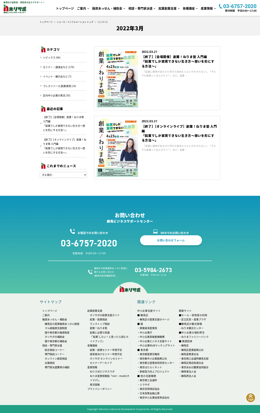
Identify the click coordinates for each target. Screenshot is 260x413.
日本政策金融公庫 (150, 393)
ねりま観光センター (192, 328)
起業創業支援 (167, 8)
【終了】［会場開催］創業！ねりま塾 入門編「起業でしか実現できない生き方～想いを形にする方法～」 (64, 123)
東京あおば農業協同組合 (195, 367)
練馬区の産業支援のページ (154, 319)
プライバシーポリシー (99, 388)
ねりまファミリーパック (195, 336)
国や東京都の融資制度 (57, 332)
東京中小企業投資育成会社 (154, 397)
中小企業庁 (146, 332)
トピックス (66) (51, 57)
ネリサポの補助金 (55, 336)
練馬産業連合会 (190, 354)
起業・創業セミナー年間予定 (106, 350)
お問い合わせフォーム (171, 240)
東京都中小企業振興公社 (153, 358)
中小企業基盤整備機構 (152, 336)
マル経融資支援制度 (56, 328)
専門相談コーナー (55, 354)
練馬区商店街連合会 (192, 362)
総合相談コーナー (55, 350)
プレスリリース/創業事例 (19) (59, 86)
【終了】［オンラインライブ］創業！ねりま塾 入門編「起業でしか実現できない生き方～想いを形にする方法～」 (64, 146)
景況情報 (95, 384)
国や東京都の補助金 (56, 341)
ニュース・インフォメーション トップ (75, 21)
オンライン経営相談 (56, 358)
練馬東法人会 (188, 371)
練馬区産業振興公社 (192, 350)
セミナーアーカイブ (101, 362)
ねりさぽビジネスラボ (102, 371)
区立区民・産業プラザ (193, 319)
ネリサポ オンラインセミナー (106, 358)
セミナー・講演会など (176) (58, 67)
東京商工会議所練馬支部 (195, 358)
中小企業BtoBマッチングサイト (157, 345)
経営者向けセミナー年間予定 (106, 354)
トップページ (65, 8)
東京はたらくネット (151, 367)
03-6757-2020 (89, 243)
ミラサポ (145, 384)
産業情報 (207, 8)
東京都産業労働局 (150, 354)
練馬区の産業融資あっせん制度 (62, 323)
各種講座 (189, 8)
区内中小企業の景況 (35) (56, 95)
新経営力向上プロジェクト (154, 371)
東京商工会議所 (148, 380)
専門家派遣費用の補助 (57, 367)
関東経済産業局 (148, 328)
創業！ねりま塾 (98, 328)
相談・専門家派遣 (140, 8)
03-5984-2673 (153, 270)
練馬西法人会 (188, 376)
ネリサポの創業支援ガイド (105, 315)
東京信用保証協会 (150, 388)
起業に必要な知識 (100, 332)
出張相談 (50, 362)
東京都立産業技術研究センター (157, 362)
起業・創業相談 (98, 319)
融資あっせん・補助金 (107, 8)
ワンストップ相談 (100, 323)
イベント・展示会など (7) (57, 76)
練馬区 (185, 345)
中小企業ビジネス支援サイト (156, 341)
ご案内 (81, 8)
